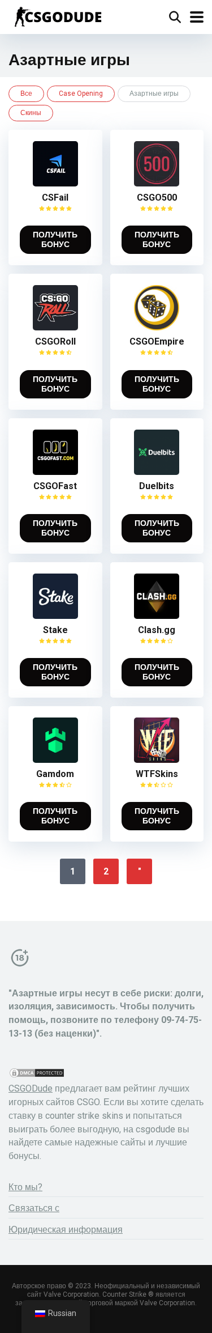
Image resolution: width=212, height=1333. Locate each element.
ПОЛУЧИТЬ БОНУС (55, 239)
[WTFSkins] (156, 759)
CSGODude (30, 1088)
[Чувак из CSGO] (57, 15)
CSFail (55, 197)
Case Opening (81, 93)
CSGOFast (55, 486)
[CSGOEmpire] (156, 327)
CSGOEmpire (156, 341)
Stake (55, 630)
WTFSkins (157, 774)
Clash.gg (156, 630)
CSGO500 (157, 197)
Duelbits (156, 486)
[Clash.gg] (156, 615)
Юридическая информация (65, 1229)
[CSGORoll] (55, 327)
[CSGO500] (156, 183)
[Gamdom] (55, 759)
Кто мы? (25, 1187)
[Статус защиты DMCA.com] (36, 1075)
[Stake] (55, 615)
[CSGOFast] (55, 471)
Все (26, 93)
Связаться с (33, 1208)
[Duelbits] (156, 471)
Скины (30, 113)
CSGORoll (55, 341)
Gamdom (55, 774)
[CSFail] (55, 183)
